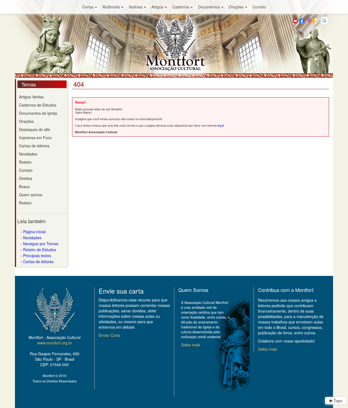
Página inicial (34, 231)
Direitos (25, 178)
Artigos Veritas (31, 96)
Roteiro (25, 162)
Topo (337, 400)
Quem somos (30, 194)
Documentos (209, 7)
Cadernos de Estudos (37, 105)
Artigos (157, 7)
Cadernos (180, 7)
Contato (259, 7)
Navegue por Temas (40, 243)
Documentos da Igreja (38, 113)
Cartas (88, 7)
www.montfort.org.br (54, 342)
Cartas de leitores (34, 145)
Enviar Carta (109, 335)
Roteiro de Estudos (39, 249)
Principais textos (37, 255)
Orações (236, 7)
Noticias (135, 7)
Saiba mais (190, 344)
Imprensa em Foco (35, 137)
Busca (24, 186)
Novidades (28, 154)
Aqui (220, 125)
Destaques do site (34, 129)
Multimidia (111, 7)
